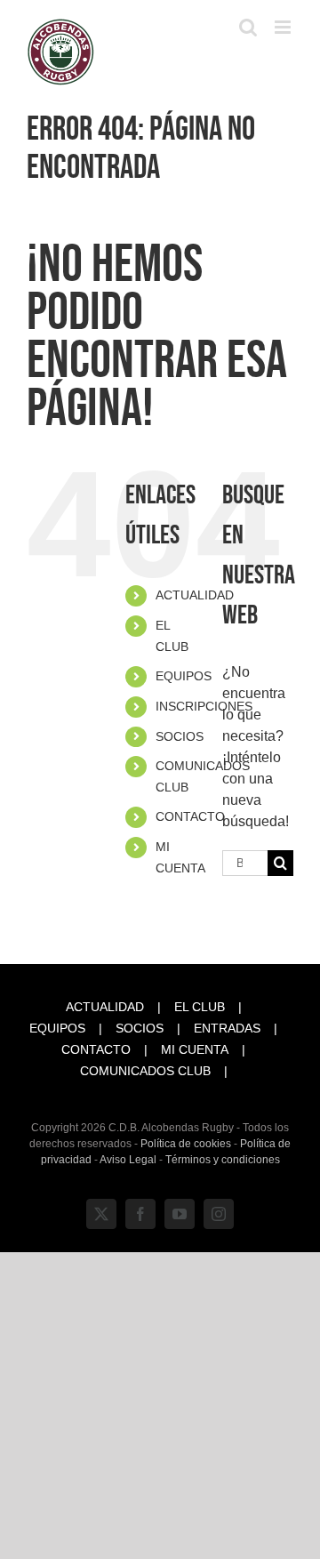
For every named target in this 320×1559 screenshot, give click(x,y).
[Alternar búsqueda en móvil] (248, 27)
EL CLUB (199, 1007)
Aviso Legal (128, 1159)
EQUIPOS (184, 676)
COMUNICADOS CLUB (145, 1071)
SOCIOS (180, 736)
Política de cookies (185, 1143)
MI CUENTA (194, 1049)
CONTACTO (190, 816)
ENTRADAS (227, 1028)
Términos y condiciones (222, 1159)
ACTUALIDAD (195, 595)
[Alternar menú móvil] (284, 27)
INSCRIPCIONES (204, 706)
